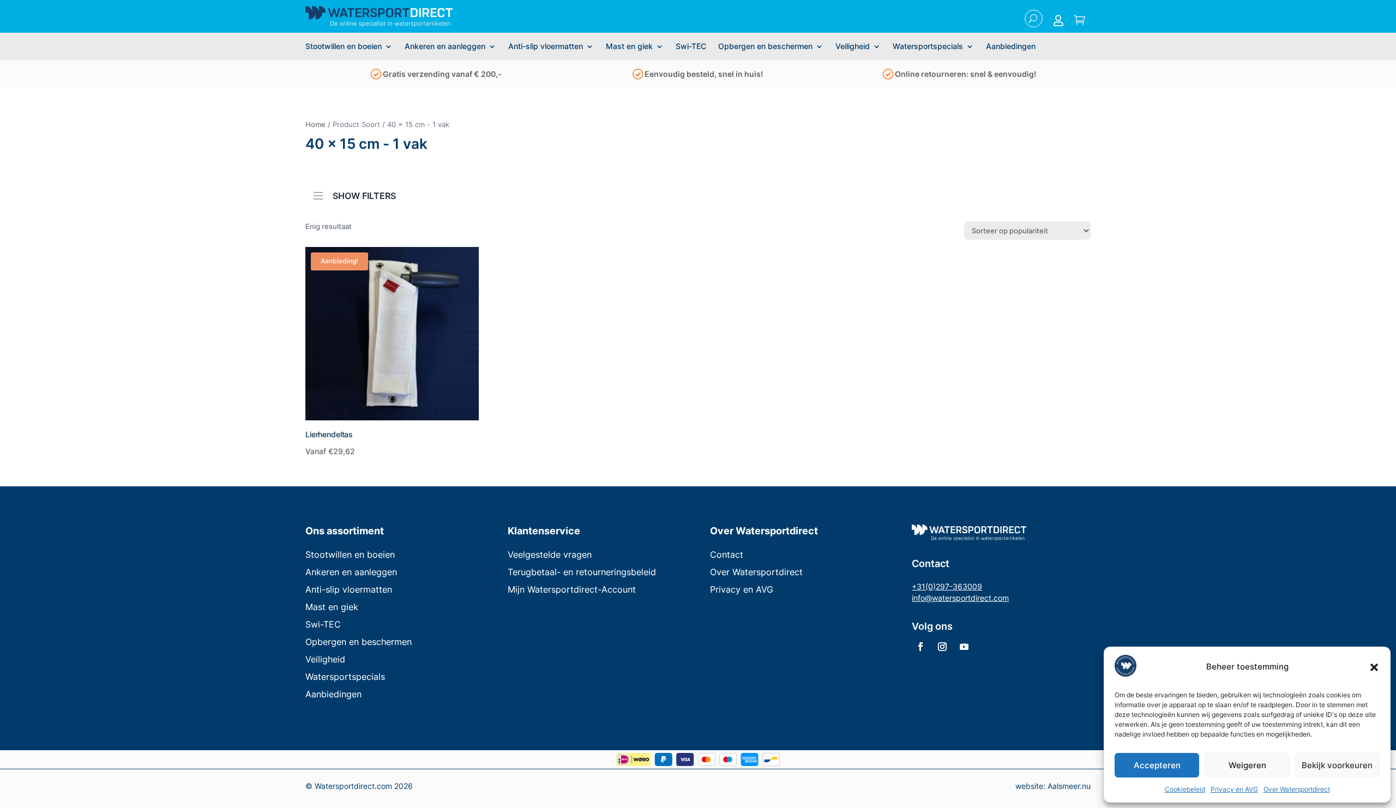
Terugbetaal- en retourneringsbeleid (582, 571)
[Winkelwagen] (1079, 20)
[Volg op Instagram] (942, 646)
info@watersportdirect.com (960, 597)
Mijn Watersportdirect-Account (572, 589)
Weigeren (1247, 765)
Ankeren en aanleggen (445, 47)
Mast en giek (629, 47)
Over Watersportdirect (1296, 789)
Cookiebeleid (1185, 789)
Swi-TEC (691, 47)
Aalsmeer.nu (1069, 786)
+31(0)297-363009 (947, 586)
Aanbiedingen (1011, 47)
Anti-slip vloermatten (545, 47)
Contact (726, 554)
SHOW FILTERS (364, 195)
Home (315, 124)
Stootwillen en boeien (343, 47)
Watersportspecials (928, 47)
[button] (1374, 667)
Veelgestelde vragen (550, 554)
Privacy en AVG (1234, 789)
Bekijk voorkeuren (1337, 765)
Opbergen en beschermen (765, 47)
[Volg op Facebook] (920, 646)
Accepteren (1157, 765)
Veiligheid (852, 47)
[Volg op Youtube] (964, 646)
